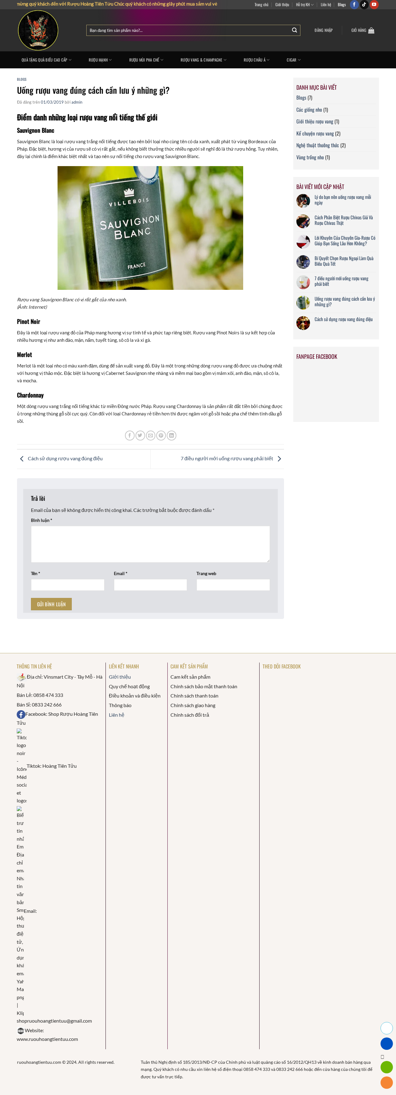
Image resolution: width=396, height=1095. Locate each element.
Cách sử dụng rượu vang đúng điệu (65, 459)
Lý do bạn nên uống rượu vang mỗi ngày (343, 199)
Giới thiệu (282, 4)
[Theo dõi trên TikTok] (364, 4)
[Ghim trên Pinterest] (161, 435)
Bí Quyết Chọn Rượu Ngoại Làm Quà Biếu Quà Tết (344, 260)
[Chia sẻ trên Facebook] (130, 435)
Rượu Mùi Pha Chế (144, 60)
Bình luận (41, 520)
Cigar (291, 60)
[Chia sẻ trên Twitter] (140, 435)
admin (76, 102)
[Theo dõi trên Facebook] (354, 4)
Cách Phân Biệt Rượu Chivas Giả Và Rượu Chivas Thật (344, 219)
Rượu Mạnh (98, 60)
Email (120, 573)
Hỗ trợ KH (303, 4)
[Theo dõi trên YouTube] (374, 4)
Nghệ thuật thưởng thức (317, 145)
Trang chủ (262, 4)
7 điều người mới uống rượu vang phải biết (227, 459)
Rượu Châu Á (254, 60)
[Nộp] (294, 30)
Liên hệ (326, 4)
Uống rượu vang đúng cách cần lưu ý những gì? (345, 301)
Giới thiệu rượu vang (314, 121)
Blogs (342, 4)
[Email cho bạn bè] (151, 435)
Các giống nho (309, 109)
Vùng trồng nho (310, 157)
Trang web (206, 573)
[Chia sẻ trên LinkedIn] (171, 435)
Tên (35, 573)
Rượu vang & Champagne (201, 60)
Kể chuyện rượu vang (315, 133)
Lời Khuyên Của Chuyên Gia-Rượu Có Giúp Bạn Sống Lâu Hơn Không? (345, 240)
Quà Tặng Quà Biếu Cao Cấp (44, 60)
